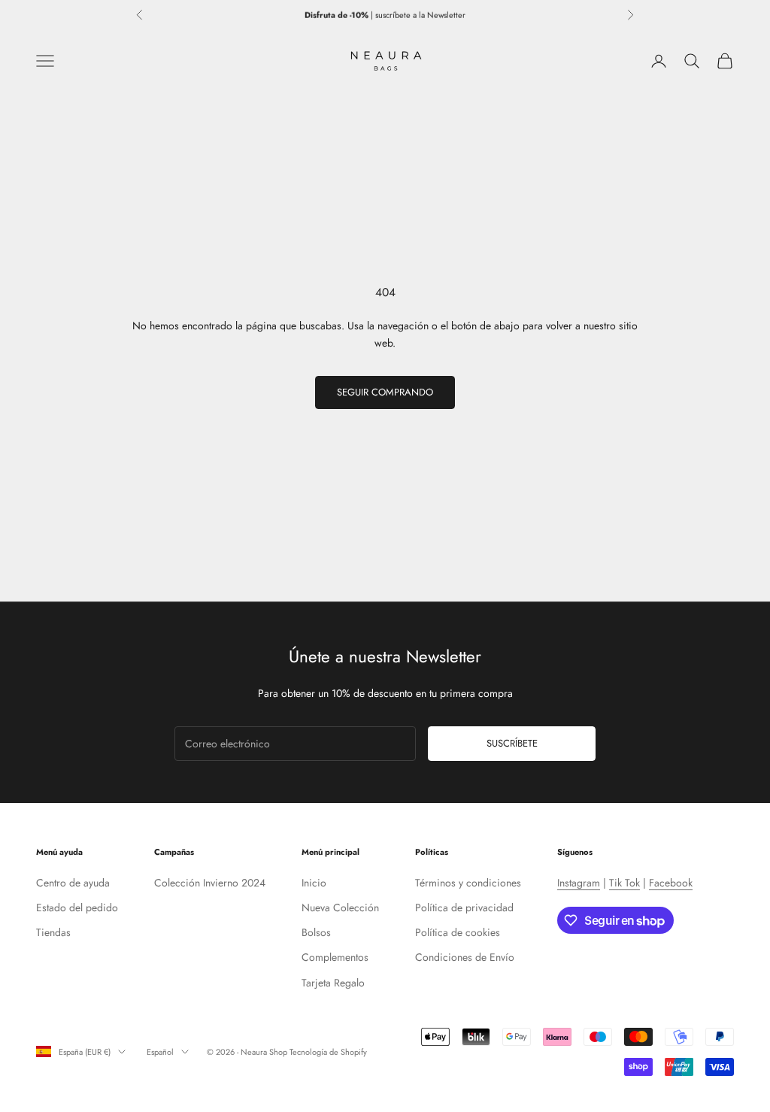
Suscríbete (512, 743)
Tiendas (53, 932)
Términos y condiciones (468, 882)
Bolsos (316, 932)
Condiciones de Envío (464, 957)
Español (160, 1052)
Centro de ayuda (73, 882)
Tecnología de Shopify (328, 1052)
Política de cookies (457, 932)
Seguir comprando (385, 392)
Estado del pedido (77, 907)
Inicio (314, 882)
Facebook (671, 882)
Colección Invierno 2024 (209, 882)
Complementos (335, 957)
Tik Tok (624, 882)
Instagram (578, 882)
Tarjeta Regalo (333, 982)
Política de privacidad (464, 907)
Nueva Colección (340, 907)
